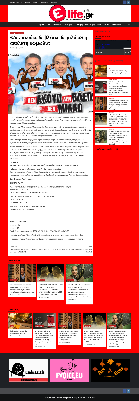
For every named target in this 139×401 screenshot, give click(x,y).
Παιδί (99, 25)
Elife (48, 25)
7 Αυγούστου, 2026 (15, 294)
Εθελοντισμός (90, 25)
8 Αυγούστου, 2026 (40, 346)
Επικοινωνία (116, 25)
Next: (72, 249)
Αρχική (41, 25)
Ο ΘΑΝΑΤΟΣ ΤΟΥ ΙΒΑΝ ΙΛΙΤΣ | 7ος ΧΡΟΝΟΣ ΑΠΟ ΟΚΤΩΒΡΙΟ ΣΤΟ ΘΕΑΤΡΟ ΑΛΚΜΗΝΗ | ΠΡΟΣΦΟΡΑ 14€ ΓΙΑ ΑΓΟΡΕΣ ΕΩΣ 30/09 (51, 289)
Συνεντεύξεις (57, 25)
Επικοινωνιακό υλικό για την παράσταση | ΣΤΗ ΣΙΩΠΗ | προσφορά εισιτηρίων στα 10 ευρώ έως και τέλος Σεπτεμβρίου (118, 104)
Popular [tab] (108, 61)
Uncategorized (113, 79)
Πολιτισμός (68, 25)
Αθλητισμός (78, 25)
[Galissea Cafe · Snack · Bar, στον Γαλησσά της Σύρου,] (101, 71)
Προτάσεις (54, 2)
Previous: (30, 249)
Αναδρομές (44, 2)
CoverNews (81, 398)
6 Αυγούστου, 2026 (73, 302)
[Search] (129, 25)
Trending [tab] (119, 61)
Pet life (106, 25)
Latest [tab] (99, 61)
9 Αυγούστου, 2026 (16, 336)
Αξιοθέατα (36, 2)
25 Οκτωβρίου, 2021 (17, 48)
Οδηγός (27, 2)
